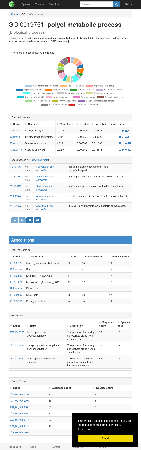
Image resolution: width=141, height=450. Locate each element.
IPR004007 (16, 294)
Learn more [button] (85, 429)
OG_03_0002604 (19, 400)
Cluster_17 (16, 130)
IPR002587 (16, 275)
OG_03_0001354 (19, 432)
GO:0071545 (17, 358)
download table (40, 159)
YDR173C (15, 176)
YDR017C (15, 166)
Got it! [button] (105, 438)
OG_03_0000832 (19, 394)
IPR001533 (16, 301)
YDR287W (15, 186)
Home (14, 14)
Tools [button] (38, 4)
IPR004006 (16, 288)
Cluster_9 (15, 137)
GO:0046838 (17, 345)
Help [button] (128, 4)
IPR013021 (16, 282)
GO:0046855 (17, 332)
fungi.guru (15, 446)
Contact (56, 446)
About (33, 446)
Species (26, 4)
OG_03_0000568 (19, 407)
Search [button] (53, 4)
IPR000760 (16, 263)
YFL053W (15, 196)
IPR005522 (16, 269)
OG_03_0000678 (19, 419)
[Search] (116, 4)
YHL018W (15, 205)
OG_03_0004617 (19, 426)
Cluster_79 (16, 149)
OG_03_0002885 (19, 413)
